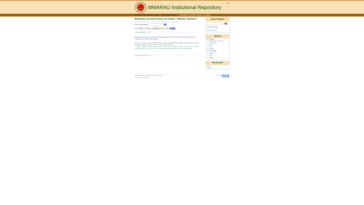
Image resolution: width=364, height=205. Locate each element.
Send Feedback (146, 77)
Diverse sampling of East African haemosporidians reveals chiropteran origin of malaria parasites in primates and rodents (165, 38)
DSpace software (139, 75)
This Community (213, 28)
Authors (211, 44)
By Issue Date (213, 43)
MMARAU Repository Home (146, 15)
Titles (210, 46)
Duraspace (160, 75)
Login (227, 3)
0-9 (135, 22)
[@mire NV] (225, 76)
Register (209, 68)
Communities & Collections (216, 41)
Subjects (211, 48)
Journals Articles (169, 15)
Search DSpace (213, 26)
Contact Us (137, 77)
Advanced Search (212, 30)
